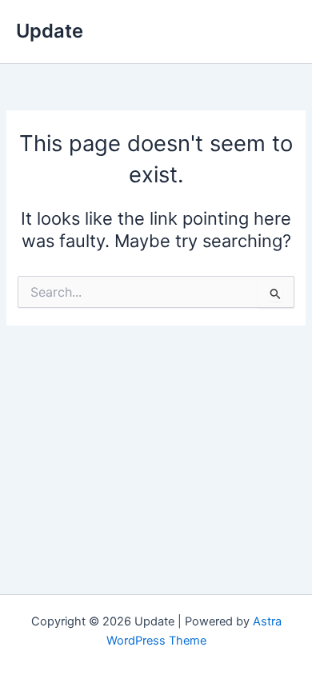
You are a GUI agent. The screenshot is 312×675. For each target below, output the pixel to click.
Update (49, 30)
